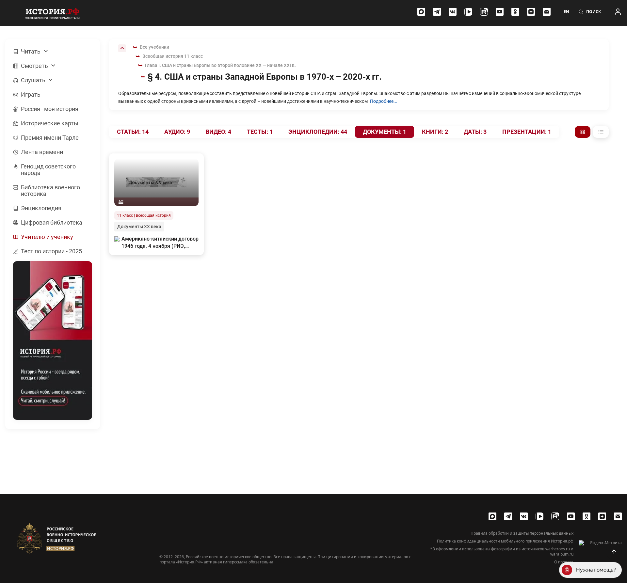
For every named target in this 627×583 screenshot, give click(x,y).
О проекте (563, 562)
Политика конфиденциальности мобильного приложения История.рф (505, 541)
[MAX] (421, 12)
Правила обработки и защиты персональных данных (522, 533)
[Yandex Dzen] (531, 12)
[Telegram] (437, 12)
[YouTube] (500, 12)
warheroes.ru (557, 549)
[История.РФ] (52, 13)
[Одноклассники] (515, 12)
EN (566, 11)
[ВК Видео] (468, 12)
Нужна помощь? (596, 570)
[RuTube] (484, 12)
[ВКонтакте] (453, 12)
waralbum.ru (561, 554)
